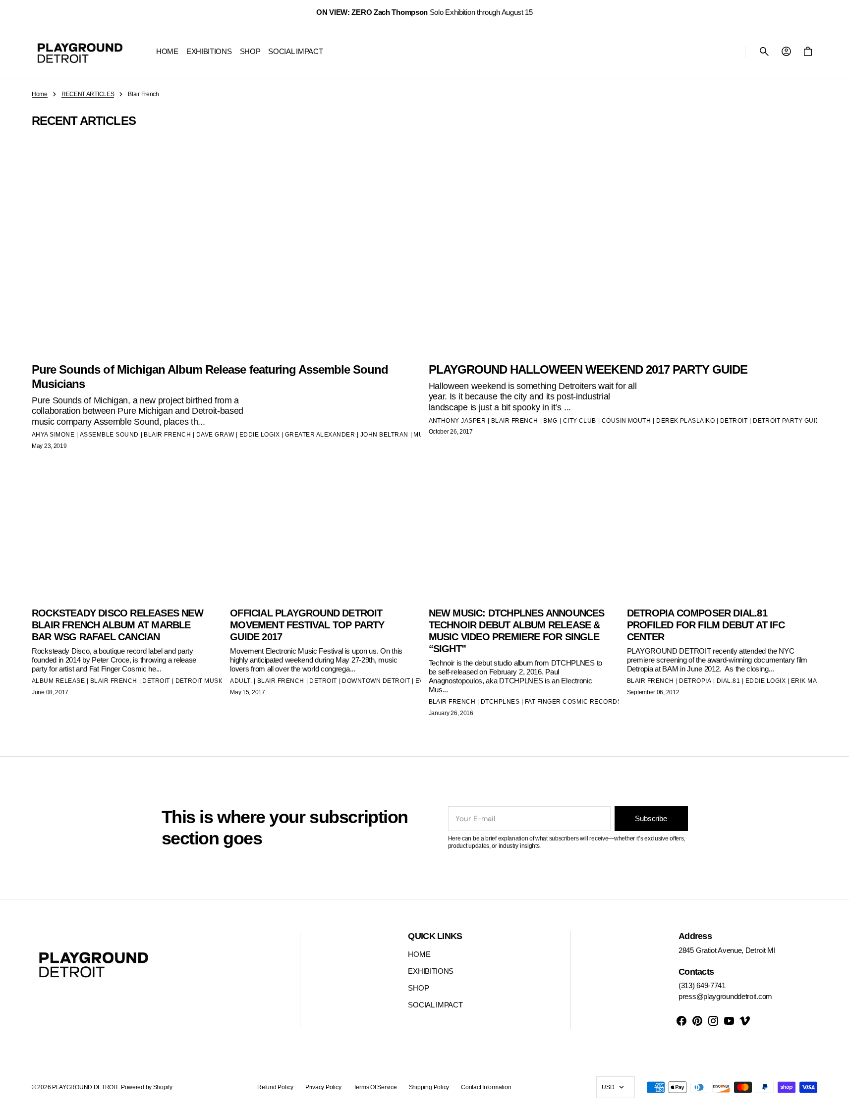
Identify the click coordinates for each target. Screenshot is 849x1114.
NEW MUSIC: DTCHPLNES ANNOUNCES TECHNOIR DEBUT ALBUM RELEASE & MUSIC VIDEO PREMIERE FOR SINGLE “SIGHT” (517, 631)
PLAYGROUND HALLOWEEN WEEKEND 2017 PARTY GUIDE (588, 369)
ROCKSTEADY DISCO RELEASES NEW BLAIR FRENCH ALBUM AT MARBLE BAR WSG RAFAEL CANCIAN (117, 625)
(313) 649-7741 (702, 985)
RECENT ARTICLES (87, 94)
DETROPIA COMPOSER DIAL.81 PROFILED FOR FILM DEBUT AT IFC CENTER (706, 625)
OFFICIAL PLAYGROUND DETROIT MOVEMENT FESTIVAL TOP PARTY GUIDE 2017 (307, 625)
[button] (764, 51)
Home (40, 94)
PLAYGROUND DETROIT (85, 1087)
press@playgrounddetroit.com (725, 996)
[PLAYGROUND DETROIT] (80, 51)
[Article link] (127, 604)
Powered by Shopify (146, 1087)
